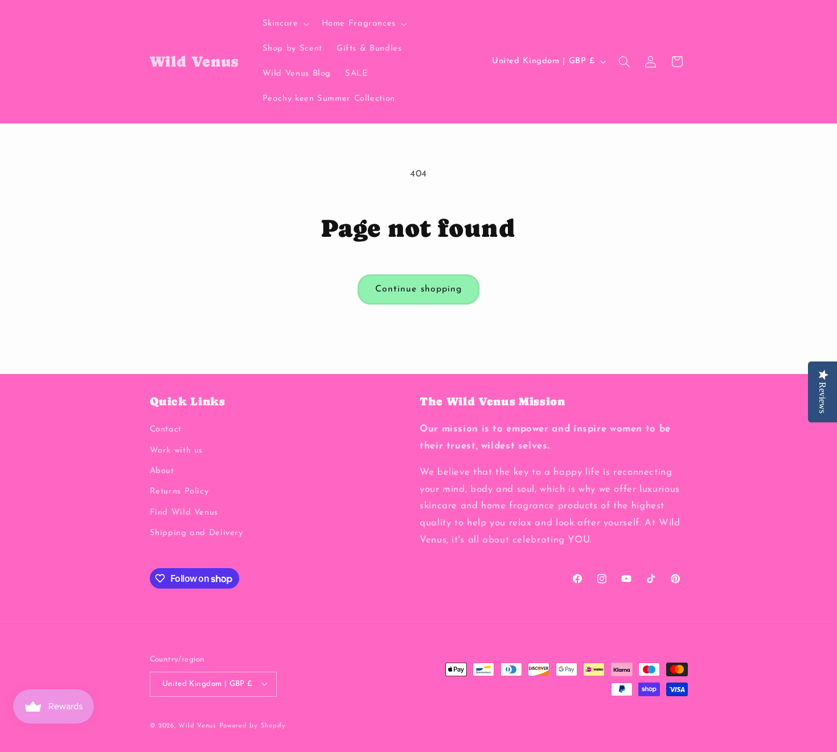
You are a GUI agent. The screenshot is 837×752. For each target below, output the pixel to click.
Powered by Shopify (252, 725)
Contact (166, 430)
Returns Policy (179, 492)
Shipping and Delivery (196, 533)
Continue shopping (418, 289)
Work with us (176, 450)
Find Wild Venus (184, 512)
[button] (284, 23)
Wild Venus (197, 725)
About (162, 471)
